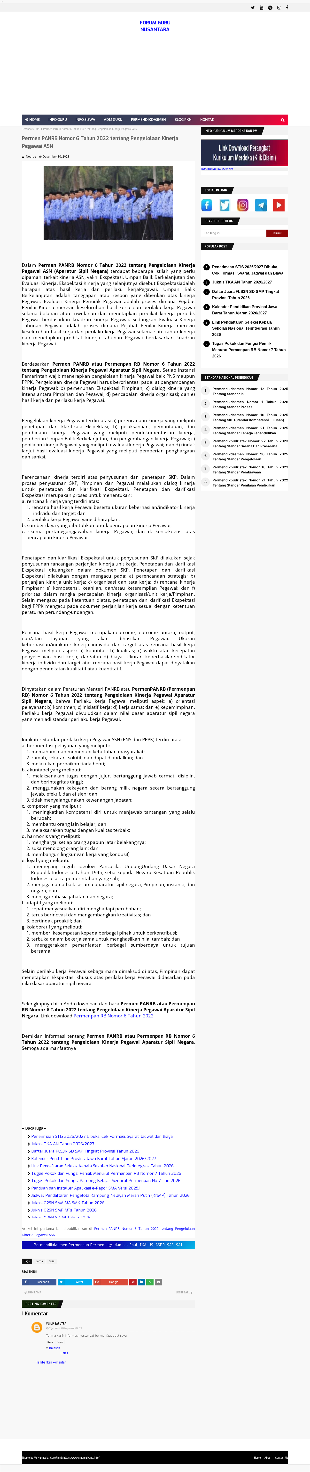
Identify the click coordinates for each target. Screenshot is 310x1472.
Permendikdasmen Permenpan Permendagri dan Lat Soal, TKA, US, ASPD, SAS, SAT (108, 1245)
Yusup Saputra (56, 1323)
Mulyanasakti (41, 1457)
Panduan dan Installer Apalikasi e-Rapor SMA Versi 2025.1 (85, 1188)
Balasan (54, 1348)
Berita (39, 1261)
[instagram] (279, 8)
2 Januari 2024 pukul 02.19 (65, 1328)
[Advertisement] (155, 78)
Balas (50, 1342)
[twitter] (252, 8)
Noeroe (31, 156)
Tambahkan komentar (51, 1362)
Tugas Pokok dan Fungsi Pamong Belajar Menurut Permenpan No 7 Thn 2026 (105, 1180)
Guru (37, 129)
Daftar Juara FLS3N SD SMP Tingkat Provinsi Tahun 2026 (85, 1151)
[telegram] (270, 8)
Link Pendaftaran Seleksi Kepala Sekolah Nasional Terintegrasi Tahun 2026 (102, 1166)
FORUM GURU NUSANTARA (155, 26)
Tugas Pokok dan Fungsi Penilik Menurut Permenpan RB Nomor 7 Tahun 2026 (106, 1173)
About (267, 1457)
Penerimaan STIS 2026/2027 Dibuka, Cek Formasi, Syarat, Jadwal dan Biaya (102, 1136)
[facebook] (286, 8)
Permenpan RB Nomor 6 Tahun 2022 (114, 1016)
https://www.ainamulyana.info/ (81, 1457)
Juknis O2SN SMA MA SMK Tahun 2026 (67, 1203)
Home (257, 1457)
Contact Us (281, 1457)
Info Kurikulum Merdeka (217, 169)
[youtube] (261, 8)
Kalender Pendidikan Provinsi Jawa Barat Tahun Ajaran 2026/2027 (93, 1158)
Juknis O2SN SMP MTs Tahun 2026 (64, 1210)
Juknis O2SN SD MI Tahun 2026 (60, 1217)
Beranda (27, 129)
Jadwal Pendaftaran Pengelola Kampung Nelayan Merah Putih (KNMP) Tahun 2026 (110, 1195)
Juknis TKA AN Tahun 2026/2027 (62, 1144)
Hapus (60, 1342)
